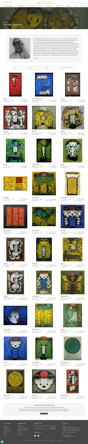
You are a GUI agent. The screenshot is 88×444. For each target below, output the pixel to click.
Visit (76, 6)
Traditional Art (21, 6)
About (82, 6)
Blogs (5, 435)
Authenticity (20, 426)
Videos (5, 433)
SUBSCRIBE (52, 428)
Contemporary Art (8, 6)
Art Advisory (59, 6)
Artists (40, 6)
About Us (6, 426)
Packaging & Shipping (22, 428)
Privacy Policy (53, 440)
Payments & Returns (22, 430)
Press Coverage (7, 431)
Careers (19, 431)
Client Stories (7, 430)
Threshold (68, 6)
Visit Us (19, 435)
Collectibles (32, 6)
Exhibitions (49, 6)
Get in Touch (20, 433)
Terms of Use (60, 440)
